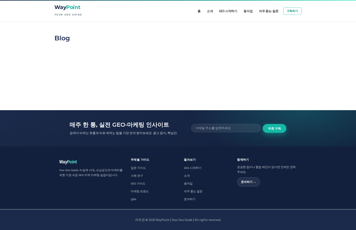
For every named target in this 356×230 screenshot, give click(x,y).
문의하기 (190, 199)
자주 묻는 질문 (193, 191)
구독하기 (292, 11)
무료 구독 (274, 128)
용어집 (188, 183)
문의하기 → (248, 182)
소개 (187, 175)
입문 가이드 (138, 168)
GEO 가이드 (138, 183)
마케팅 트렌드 (140, 191)
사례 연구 (137, 175)
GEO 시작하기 (192, 168)
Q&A (133, 199)
